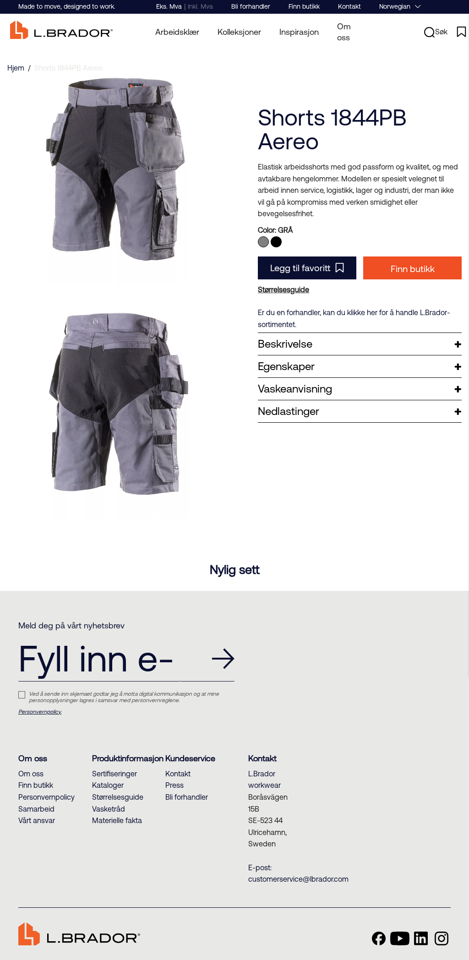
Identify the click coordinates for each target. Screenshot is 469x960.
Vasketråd (108, 809)
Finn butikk (304, 6)
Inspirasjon (299, 32)
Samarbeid (36, 809)
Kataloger (108, 785)
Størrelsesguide (117, 797)
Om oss (344, 32)
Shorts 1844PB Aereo (68, 68)
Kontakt (349, 6)
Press (174, 785)
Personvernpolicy (46, 797)
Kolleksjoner (239, 32)
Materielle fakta (117, 820)
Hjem (15, 68)
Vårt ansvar (36, 820)
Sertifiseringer (114, 773)
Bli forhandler (250, 6)
